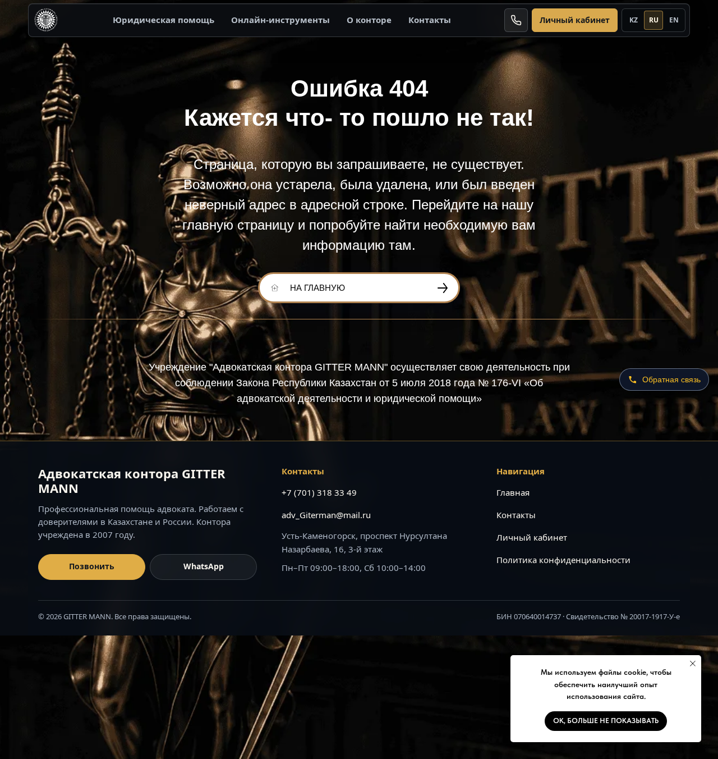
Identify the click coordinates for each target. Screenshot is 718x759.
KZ (633, 20)
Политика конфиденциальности (563, 559)
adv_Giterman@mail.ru (326, 514)
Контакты (429, 19)
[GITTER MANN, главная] (46, 20)
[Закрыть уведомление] (692, 663)
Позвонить (91, 566)
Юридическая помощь (163, 19)
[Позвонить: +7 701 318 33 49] (516, 20)
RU (654, 20)
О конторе (369, 19)
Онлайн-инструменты (280, 19)
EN (674, 20)
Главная (513, 492)
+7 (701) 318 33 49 (319, 492)
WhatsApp (203, 566)
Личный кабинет (575, 20)
